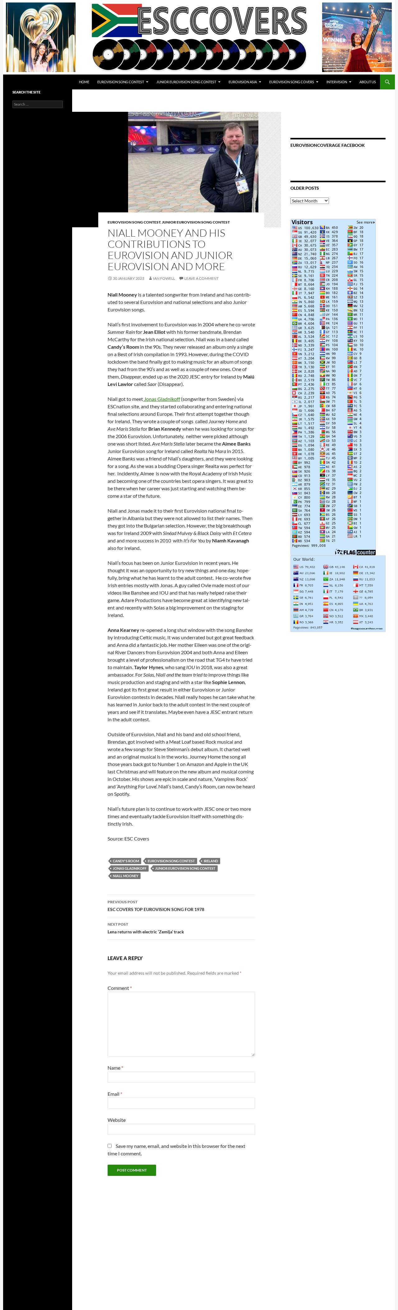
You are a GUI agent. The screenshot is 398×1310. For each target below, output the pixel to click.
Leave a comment (201, 278)
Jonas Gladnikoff (161, 399)
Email (115, 1094)
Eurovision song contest (171, 861)
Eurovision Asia (243, 82)
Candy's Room (126, 861)
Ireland (211, 861)
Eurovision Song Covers (291, 82)
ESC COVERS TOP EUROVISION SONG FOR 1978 (156, 906)
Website (117, 1120)
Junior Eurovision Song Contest (186, 82)
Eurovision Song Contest (120, 82)
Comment (120, 988)
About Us (367, 82)
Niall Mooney (125, 876)
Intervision (336, 82)
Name (115, 1068)
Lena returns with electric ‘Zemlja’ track (146, 928)
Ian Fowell (164, 278)
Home (84, 82)
